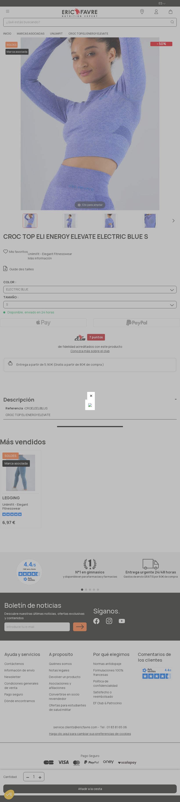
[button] (91, 396)
